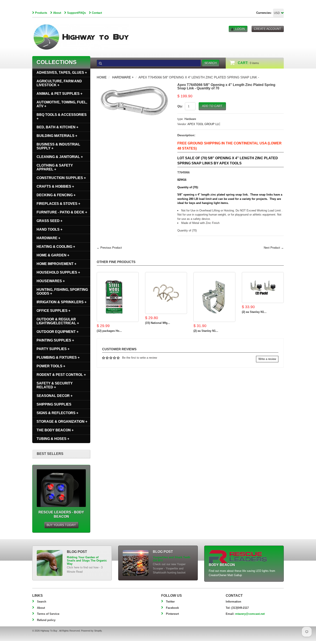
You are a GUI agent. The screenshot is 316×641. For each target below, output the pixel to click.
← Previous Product (109, 247)
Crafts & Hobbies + (55, 186)
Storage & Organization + (62, 421)
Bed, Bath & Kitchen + (57, 127)
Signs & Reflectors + (57, 413)
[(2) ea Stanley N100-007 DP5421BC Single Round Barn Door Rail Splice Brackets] (214, 297)
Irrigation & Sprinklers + (61, 302)
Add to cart (212, 106)
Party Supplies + (53, 349)
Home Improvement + (56, 264)
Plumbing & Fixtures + (58, 357)
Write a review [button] (267, 359)
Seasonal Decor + (54, 396)
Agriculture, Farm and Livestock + (59, 83)
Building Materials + (57, 136)
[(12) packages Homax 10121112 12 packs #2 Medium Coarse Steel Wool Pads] (118, 297)
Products (41, 12)
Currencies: (264, 12)
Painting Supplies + (55, 340)
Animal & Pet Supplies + (59, 93)
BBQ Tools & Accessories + (62, 116)
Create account (267, 29)
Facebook (172, 607)
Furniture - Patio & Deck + (62, 212)
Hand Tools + (49, 229)
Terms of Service (48, 613)
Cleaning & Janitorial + (60, 157)
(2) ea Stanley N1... (205, 330)
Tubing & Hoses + (53, 439)
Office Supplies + (53, 310)
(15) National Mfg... (157, 322)
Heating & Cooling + (56, 246)
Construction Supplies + (61, 178)
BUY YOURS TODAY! (61, 525)
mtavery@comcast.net (250, 613)
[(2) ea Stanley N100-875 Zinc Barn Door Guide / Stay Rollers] (263, 287)
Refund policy (46, 620)
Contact (97, 12)
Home (102, 77)
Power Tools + (51, 366)
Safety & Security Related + (55, 385)
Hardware (190, 119)
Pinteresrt (172, 613)
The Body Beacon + (55, 430)
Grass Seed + (49, 221)
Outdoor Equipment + (57, 332)
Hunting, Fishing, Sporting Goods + (62, 291)
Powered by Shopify (91, 630)
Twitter (170, 601)
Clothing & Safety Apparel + (55, 167)
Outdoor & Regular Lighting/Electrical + (58, 321)
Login (240, 29)
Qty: (180, 106)
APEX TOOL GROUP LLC (203, 124)
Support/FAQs (76, 12)
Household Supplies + (58, 272)
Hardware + (123, 77)
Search (41, 601)
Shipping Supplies (54, 404)
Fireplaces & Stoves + (58, 203)
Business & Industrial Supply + (58, 146)
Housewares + (51, 281)
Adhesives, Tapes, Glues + (62, 72)
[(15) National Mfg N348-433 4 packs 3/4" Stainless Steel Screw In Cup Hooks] (166, 293)
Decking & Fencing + (56, 195)
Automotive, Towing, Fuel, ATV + (62, 104)
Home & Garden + (53, 255)
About (57, 12)
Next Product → (274, 247)
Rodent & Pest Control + (61, 374)
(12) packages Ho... (109, 330)
